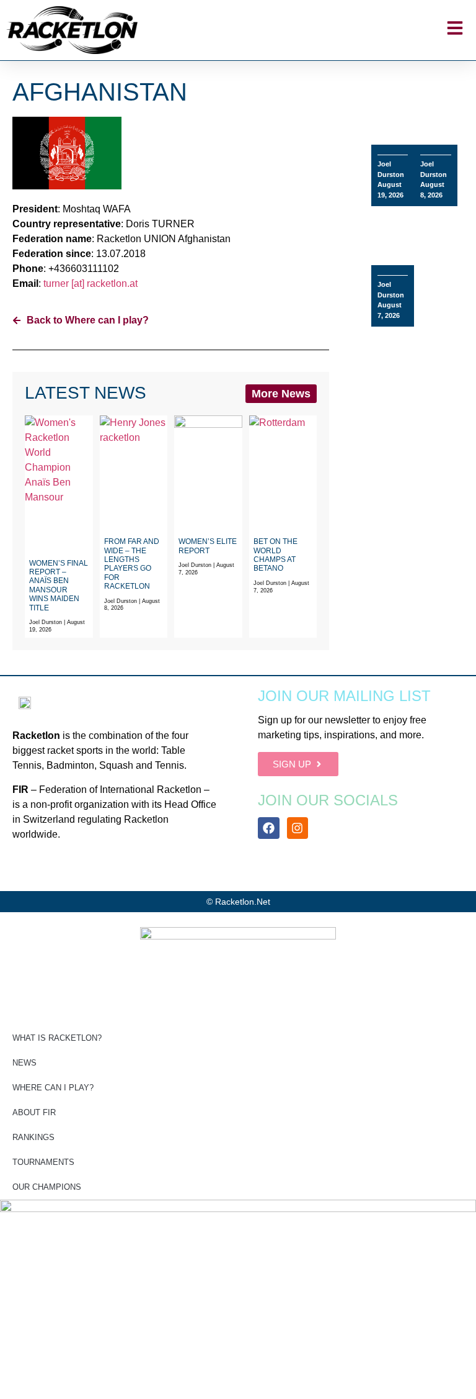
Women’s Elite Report (207, 546)
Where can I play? (53, 1087)
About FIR (34, 1112)
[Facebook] (268, 827)
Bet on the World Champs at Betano (275, 555)
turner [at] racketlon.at (90, 283)
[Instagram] (297, 827)
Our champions (46, 1187)
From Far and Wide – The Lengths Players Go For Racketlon (131, 564)
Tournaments (43, 1162)
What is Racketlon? (57, 1038)
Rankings (33, 1137)
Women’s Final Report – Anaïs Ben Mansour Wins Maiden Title (58, 585)
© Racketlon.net (238, 902)
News (24, 1062)
